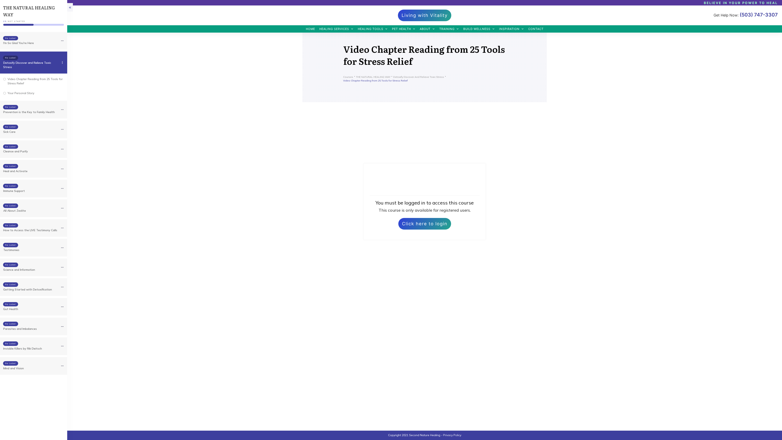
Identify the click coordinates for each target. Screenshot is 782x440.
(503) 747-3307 (759, 15)
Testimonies (11, 250)
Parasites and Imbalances (20, 329)
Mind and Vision (13, 368)
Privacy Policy (452, 435)
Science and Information (19, 270)
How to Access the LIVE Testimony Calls (30, 230)
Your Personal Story (21, 93)
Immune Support (14, 191)
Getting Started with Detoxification (27, 289)
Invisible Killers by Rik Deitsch (22, 348)
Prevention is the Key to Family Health (29, 112)
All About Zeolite (14, 210)
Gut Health (10, 309)
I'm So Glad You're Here (18, 43)
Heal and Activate (15, 171)
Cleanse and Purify (15, 151)
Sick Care (9, 132)
